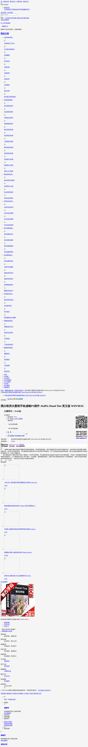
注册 (14, 699)
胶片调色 (14, 18)
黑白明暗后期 (8, 228)
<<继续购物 (4, 631)
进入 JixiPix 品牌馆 (17, 418)
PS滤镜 (6, 376)
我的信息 (7, 7)
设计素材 (7, 385)
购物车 (4, 26)
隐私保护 (7, 661)
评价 (6, 626)
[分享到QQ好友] (14, 399)
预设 (18, 18)
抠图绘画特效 (8, 320)
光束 (6, 18)
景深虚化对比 (8, 294)
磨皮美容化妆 (8, 174)
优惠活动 (19, 1)
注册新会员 (7, 671)
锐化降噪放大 (8, 255)
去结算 (10, 631)
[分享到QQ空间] (10, 399)
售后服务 (7, 681)
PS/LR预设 (7, 382)
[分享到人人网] (20, 399)
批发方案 (32, 693)
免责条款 (3, 693)
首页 (5, 374)
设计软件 (7, 378)
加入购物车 (4, 581)
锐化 (21, 18)
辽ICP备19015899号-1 (44, 690)
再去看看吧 (7, 713)
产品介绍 (7, 624)
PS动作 (6, 383)
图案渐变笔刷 (8, 347)
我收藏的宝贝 (25, 9)
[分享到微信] (16, 399)
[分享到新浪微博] (12, 399)
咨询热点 (15, 693)
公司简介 (27, 693)
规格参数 (7, 622)
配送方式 (12, 1)
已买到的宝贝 (8, 9)
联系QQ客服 (8, 721)
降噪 (24, 18)
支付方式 (7, 676)
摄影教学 (7, 387)
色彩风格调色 (8, 100)
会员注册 (10, 12)
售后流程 (7, 666)
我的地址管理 (17, 9)
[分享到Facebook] (22, 399)
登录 (11, 699)
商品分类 (5, 33)
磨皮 (9, 18)
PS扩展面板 (7, 380)
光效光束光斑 (8, 37)
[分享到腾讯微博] (18, 399)
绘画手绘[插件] (19, 390)
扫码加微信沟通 (19, 435)
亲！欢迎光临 (5, 1)
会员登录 (3, 12)
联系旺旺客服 (8, 723)
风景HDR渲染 (9, 201)
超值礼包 (26, 1)
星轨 (27, 18)
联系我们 (21, 693)
